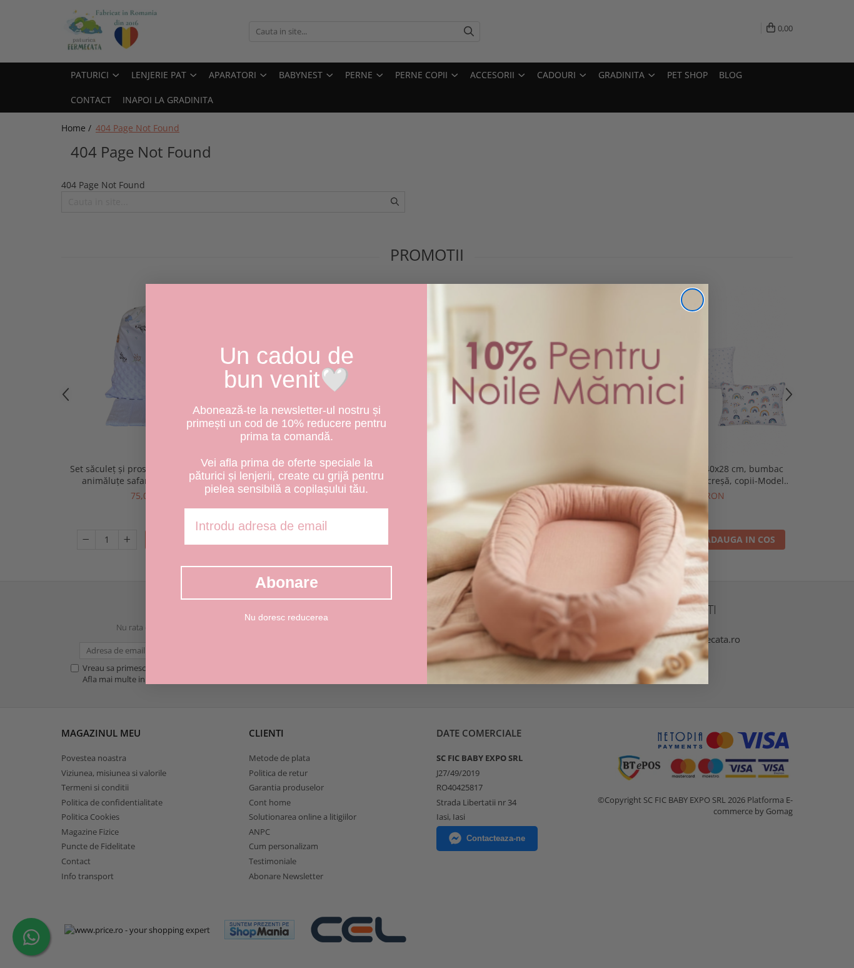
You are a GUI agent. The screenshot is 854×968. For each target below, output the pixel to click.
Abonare (286, 582)
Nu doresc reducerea (286, 617)
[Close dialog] (692, 300)
